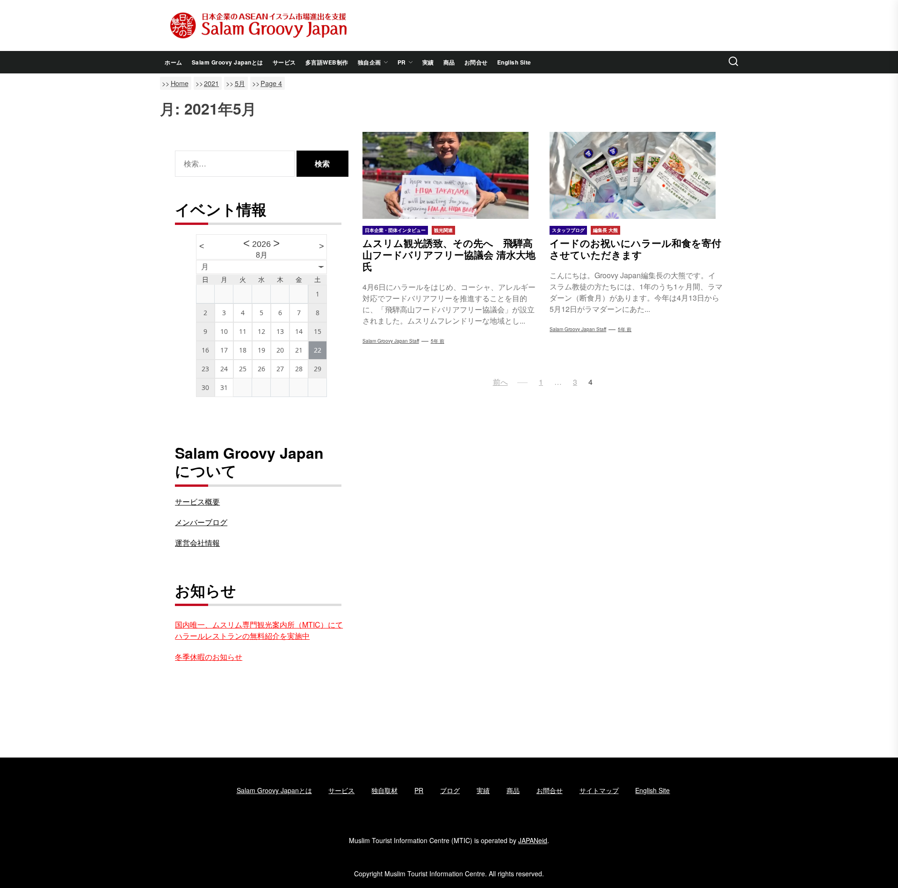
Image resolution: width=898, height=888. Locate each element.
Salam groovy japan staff (578, 329)
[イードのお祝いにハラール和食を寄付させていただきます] (636, 175)
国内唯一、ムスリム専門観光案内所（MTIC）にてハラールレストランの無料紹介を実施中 (259, 630)
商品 (449, 62)
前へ (500, 381)
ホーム (173, 62)
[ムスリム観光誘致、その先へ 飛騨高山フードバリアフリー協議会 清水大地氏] (449, 175)
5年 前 (437, 341)
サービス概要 (197, 501)
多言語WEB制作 (326, 62)
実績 (428, 62)
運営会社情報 (197, 542)
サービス (284, 62)
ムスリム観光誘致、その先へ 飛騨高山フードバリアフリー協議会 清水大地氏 (449, 254)
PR (402, 62)
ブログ (450, 790)
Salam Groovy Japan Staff (390, 341)
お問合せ (476, 62)
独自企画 (369, 62)
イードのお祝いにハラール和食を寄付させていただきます (635, 248)
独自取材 (384, 790)
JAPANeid (532, 840)
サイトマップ (599, 790)
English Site (514, 62)
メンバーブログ (201, 522)
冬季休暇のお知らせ (208, 656)
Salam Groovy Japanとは (227, 62)
